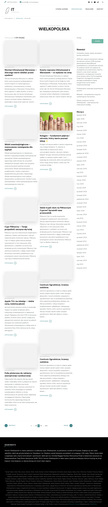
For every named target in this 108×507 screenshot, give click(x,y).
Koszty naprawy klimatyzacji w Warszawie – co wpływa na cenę (56, 71)
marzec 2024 (81, 226)
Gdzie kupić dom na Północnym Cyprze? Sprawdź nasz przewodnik (55, 210)
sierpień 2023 (81, 253)
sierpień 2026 (81, 115)
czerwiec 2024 (82, 214)
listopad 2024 (81, 195)
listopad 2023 (81, 241)
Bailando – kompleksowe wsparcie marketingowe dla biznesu (88, 95)
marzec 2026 (81, 134)
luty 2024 (80, 230)
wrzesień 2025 (82, 157)
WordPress (93, 504)
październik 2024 (83, 199)
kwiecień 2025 (82, 176)
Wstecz (12, 425)
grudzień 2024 (82, 192)
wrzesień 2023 (82, 249)
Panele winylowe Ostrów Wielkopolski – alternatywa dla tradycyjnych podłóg (87, 102)
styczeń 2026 (81, 142)
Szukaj (79, 38)
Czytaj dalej (9, 106)
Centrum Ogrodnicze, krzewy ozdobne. (54, 286)
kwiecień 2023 (82, 268)
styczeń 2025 (81, 188)
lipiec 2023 (80, 256)
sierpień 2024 (81, 207)
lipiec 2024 (80, 211)
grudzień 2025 (82, 146)
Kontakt (100, 9)
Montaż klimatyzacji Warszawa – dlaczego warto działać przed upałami (21, 72)
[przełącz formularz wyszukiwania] (102, 2)
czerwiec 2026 (82, 123)
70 (41, 426)
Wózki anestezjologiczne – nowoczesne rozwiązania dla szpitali (18, 147)
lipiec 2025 (80, 165)
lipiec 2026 (80, 119)
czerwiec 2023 (82, 260)
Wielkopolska (76, 9)
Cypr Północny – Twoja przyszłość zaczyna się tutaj (18, 228)
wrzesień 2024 (82, 203)
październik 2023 (83, 245)
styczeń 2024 (81, 234)
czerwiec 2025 (82, 169)
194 (46, 426)
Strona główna (62, 9)
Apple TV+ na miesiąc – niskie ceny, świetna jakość (19, 302)
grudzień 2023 (82, 237)
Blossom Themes (74, 504)
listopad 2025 (81, 150)
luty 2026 (80, 138)
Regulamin (89, 9)
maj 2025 (80, 172)
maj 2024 (80, 218)
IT (12, 9)
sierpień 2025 (81, 161)
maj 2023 (80, 264)
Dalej (66, 425)
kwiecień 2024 (82, 222)
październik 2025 (83, 153)
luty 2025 (80, 184)
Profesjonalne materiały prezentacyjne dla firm (90, 90)
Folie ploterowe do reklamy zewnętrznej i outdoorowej (18, 374)
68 (36, 426)
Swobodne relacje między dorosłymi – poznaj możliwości (90, 54)
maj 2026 (80, 127)
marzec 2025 (81, 180)
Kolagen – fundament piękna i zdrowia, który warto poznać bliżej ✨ (54, 138)
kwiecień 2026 (82, 130)
